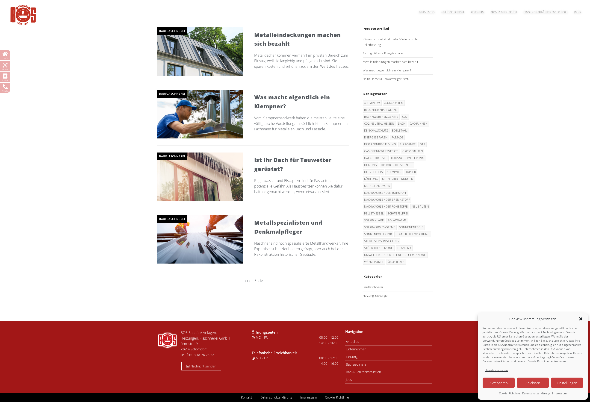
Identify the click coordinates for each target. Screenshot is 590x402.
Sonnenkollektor (378, 234)
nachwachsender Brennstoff (387, 200)
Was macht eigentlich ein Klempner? (387, 70)
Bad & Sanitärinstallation (363, 372)
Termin (5, 69)
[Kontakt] (5, 76)
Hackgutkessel (375, 158)
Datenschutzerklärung (536, 393)
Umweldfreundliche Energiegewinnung (395, 255)
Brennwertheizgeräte (381, 117)
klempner (394, 172)
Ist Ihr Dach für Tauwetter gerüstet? (386, 79)
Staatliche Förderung (413, 234)
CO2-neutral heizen (379, 124)
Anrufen (5, 91)
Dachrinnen (419, 124)
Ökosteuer (396, 262)
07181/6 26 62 (203, 354)
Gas (422, 144)
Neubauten (420, 206)
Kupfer (410, 172)
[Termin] (5, 65)
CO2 (405, 117)
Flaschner (408, 144)
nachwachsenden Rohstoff (385, 193)
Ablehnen (532, 383)
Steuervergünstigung (381, 241)
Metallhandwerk (377, 186)
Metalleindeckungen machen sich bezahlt (390, 62)
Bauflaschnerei (172, 31)
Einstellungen (567, 383)
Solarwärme (397, 220)
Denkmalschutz (376, 130)
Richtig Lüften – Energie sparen (383, 53)
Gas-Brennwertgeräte (381, 151)
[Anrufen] (5, 86)
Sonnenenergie (411, 227)
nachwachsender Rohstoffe (386, 206)
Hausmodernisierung (407, 158)
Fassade (398, 137)
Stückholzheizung (378, 248)
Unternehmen (356, 349)
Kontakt (5, 80)
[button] (580, 319)
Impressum (559, 393)
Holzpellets (373, 172)
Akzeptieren (499, 383)
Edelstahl (399, 130)
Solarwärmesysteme (379, 227)
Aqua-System (393, 103)
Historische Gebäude (397, 165)
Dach (402, 124)
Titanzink (404, 248)
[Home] (5, 53)
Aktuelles (352, 341)
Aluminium (372, 103)
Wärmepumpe (374, 262)
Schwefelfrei (398, 213)
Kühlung (371, 179)
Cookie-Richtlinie (509, 393)
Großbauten (412, 151)
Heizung (370, 165)
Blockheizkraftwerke (380, 110)
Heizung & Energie (375, 295)
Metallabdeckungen (397, 179)
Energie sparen (376, 137)
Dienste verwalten (496, 370)
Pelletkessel (374, 213)
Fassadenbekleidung (380, 144)
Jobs (349, 379)
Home (5, 58)
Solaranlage (374, 220)
